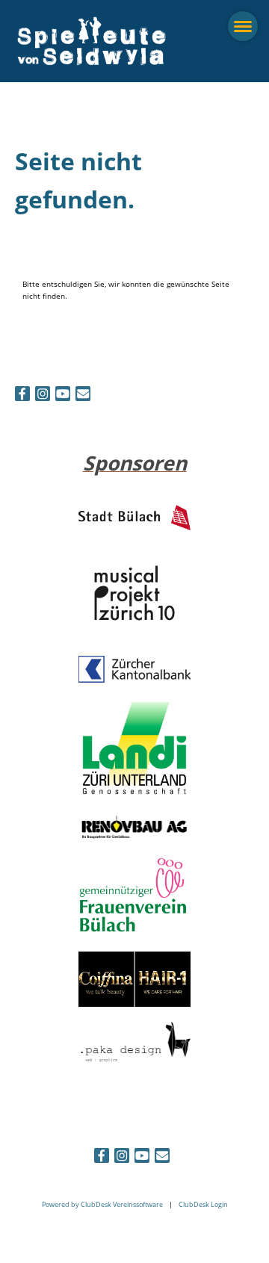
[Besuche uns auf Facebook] (22, 395)
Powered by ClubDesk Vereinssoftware (102, 1204)
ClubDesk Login (203, 1204)
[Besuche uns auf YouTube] (62, 395)
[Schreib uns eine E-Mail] (82, 395)
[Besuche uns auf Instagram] (42, 395)
